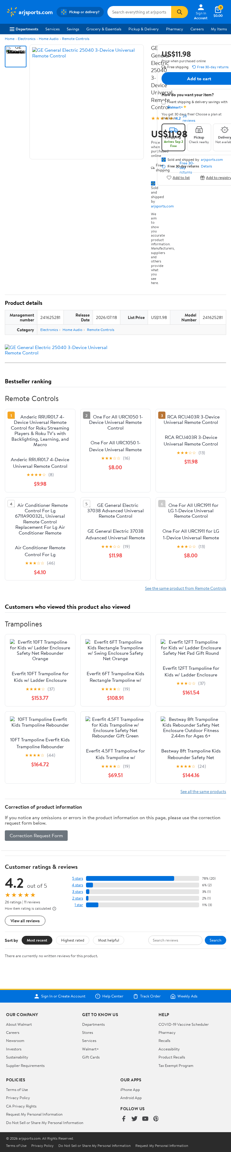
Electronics (26, 38)
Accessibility (169, 1049)
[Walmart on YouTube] (145, 1119)
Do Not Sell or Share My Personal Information (44, 1122)
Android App (131, 1097)
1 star (79, 904)
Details (206, 166)
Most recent (37, 940)
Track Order (150, 996)
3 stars (77, 891)
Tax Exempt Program (176, 1065)
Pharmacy (174, 29)
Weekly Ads (187, 996)
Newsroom (15, 1040)
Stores (87, 1032)
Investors (13, 1049)
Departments (27, 29)
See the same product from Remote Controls (185, 588)
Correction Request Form (36, 835)
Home (9, 38)
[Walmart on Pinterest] (156, 1119)
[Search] (179, 12)
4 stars (77, 885)
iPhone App (130, 1089)
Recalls (164, 1040)
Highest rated (72, 940)
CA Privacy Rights (21, 1106)
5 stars (77, 878)
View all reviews (25, 921)
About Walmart (19, 1024)
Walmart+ (90, 1049)
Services (52, 29)
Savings (73, 29)
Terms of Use (17, 1089)
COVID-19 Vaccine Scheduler (184, 1024)
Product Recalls (172, 1057)
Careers (197, 29)
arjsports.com (162, 206)
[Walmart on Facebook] (123, 1119)
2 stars (77, 898)
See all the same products (203, 791)
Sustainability (17, 1057)
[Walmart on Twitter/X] (134, 1119)
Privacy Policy (18, 1097)
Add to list (181, 177)
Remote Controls (75, 38)
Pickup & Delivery (143, 29)
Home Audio (49, 38)
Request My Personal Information (34, 1114)
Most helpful (108, 940)
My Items (219, 29)
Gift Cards (91, 1057)
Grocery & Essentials (103, 29)
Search (215, 940)
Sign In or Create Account (63, 996)
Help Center (112, 996)
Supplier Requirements (25, 1065)
